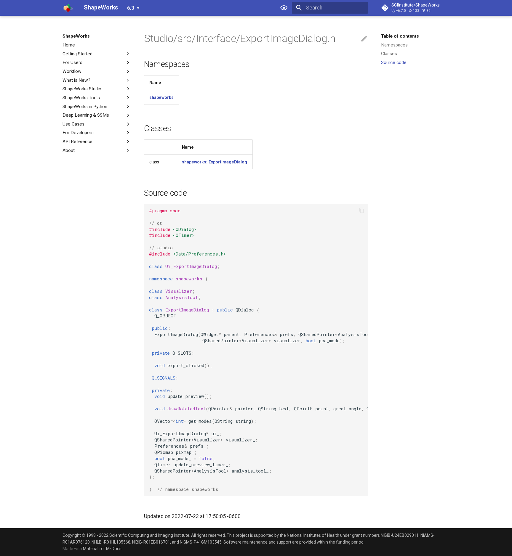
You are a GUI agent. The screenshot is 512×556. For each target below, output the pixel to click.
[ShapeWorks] (68, 7)
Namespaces (394, 45)
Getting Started (77, 53)
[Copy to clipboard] (361, 210)
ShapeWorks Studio (82, 88)
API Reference (77, 141)
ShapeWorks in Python (85, 106)
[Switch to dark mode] (284, 7)
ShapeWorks (76, 36)
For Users (72, 62)
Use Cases (73, 124)
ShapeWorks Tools (81, 97)
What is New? (76, 80)
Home (69, 45)
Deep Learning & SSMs (86, 115)
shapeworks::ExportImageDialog (214, 162)
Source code (394, 62)
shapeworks (161, 97)
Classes (389, 53)
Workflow (72, 71)
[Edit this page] (364, 39)
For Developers (78, 132)
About (69, 150)
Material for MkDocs (102, 548)
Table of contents (400, 36)
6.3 (130, 8)
